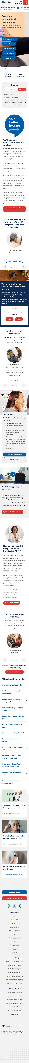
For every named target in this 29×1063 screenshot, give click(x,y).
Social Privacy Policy (6, 1032)
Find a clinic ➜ (9, 44)
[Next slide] (24, 267)
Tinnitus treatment (14, 938)
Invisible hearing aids (14, 972)
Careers (14, 916)
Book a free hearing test (14, 672)
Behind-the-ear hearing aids (14, 961)
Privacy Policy (23, 1031)
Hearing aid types (14, 958)
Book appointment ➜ (10, 39)
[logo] (6, 2)
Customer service (14, 923)
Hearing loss (17, 97)
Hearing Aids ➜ (9, 53)
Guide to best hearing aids (14, 980)
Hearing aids (7, 102)
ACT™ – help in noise (11, 603)
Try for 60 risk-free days (14, 454)
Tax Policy (17, 1031)
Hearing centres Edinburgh (14, 996)
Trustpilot (4, 69)
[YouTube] (19, 906)
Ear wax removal (8, 105)
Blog (14, 934)
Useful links (14, 912)
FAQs (14, 942)
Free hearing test (9, 97)
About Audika (19, 100)
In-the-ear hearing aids (14, 965)
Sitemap (13, 1032)
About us (14, 952)
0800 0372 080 (14, 892)
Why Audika (14, 380)
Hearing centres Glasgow (14, 1000)
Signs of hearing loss (14, 261)
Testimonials (14, 920)
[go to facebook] (9, 906)
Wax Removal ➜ (9, 48)
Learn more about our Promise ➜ (14, 209)
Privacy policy (14, 945)
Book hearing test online (19, 102)
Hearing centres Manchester (14, 1003)
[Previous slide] (5, 267)
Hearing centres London (14, 992)
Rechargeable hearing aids (14, 976)
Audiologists (14, 1007)
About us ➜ (9, 58)
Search (21, 89)
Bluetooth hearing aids (14, 969)
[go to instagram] (14, 906)
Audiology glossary (14, 949)
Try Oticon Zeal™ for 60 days (12, 512)
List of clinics (15, 1014)
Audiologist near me (14, 1010)
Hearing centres (14, 988)
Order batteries (14, 927)
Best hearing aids (19, 105)
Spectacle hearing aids (14, 983)
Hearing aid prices (9, 100)
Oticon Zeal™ (14, 459)
